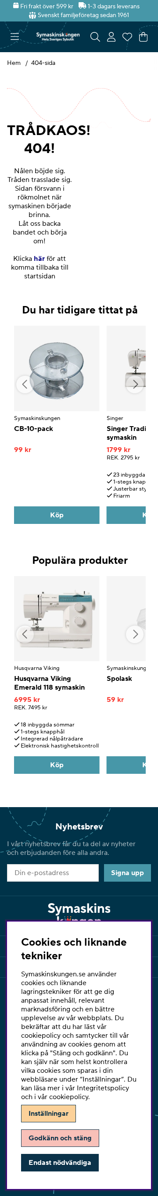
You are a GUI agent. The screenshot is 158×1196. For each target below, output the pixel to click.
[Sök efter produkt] (95, 36)
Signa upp (127, 873)
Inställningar (48, 1113)
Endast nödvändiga (60, 1162)
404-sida (43, 63)
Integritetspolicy (103, 1088)
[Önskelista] (127, 36)
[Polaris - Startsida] (57, 36)
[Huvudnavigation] (14, 36)
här (39, 258)
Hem (14, 63)
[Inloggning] (111, 36)
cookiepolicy (68, 1097)
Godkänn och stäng (60, 1138)
